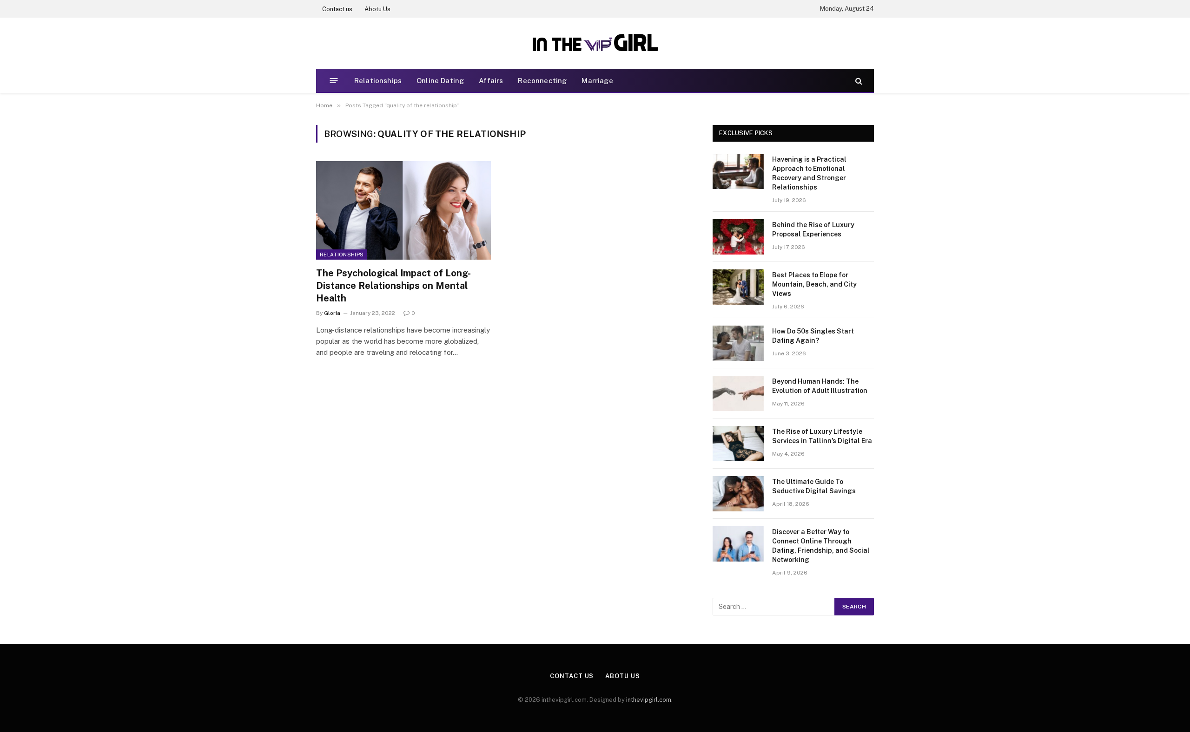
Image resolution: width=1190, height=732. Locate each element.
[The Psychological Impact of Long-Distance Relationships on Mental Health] (403, 210)
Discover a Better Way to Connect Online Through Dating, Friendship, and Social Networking (821, 545)
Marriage (597, 81)
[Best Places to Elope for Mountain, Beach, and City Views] (738, 287)
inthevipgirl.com (648, 699)
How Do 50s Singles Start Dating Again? (813, 335)
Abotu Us (377, 9)
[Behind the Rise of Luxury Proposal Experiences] (738, 237)
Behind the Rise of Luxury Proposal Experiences (813, 229)
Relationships (378, 81)
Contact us (337, 9)
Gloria (332, 313)
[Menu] (334, 80)
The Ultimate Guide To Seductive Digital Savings (814, 486)
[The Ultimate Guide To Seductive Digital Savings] (738, 493)
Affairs (491, 81)
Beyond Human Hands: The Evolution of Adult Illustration (819, 386)
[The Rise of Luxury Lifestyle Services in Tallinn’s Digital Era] (738, 443)
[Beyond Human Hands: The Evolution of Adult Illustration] (738, 393)
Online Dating (440, 81)
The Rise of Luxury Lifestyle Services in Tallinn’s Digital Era (822, 436)
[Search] (857, 80)
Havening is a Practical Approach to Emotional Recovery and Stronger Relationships (809, 173)
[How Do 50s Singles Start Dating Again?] (738, 343)
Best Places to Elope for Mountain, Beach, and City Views (814, 284)
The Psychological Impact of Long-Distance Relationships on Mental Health (393, 286)
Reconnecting (542, 81)
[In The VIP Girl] (595, 43)
